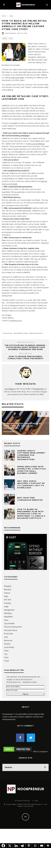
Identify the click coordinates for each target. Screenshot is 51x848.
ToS (36, 800)
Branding (7, 589)
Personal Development (13, 627)
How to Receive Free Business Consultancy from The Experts (26, 357)
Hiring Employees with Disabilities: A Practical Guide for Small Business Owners (31, 470)
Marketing (8, 613)
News (6, 620)
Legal (6, 606)
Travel (6, 661)
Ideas (5, 38)
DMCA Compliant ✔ (40, 752)
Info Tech (7, 600)
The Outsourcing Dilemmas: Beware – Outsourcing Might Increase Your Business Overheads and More (25, 347)
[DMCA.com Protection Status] (17, 752)
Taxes (6, 651)
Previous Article (25, 342)
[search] (45, 767)
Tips (10, 38)
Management (9, 610)
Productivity (8, 634)
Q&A (6, 637)
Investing (7, 603)
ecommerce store (21, 333)
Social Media (9, 647)
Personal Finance (10, 630)
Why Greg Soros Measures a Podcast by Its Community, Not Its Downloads (31, 484)
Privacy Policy (22, 800)
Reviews (7, 644)
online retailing (36, 333)
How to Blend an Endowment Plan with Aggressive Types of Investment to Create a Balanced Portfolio (31, 513)
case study (8, 333)
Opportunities (9, 623)
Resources (8, 640)
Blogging (7, 586)
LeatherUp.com (16, 321)
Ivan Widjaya (10, 33)
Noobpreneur (38, 389)
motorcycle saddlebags (35, 144)
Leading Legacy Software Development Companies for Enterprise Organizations (31, 455)
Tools (6, 657)
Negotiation (8, 617)
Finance (7, 593)
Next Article (25, 353)
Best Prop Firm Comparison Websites (30, 499)
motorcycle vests (17, 78)
